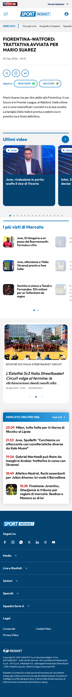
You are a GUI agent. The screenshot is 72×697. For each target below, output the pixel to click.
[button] (36, 14)
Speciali (8, 593)
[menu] (5, 14)
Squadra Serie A (13, 606)
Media (7, 555)
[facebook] (5, 542)
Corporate (9, 628)
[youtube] (53, 542)
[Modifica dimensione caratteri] (25, 73)
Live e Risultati (12, 568)
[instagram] (13, 542)
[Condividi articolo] (6, 73)
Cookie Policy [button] (43, 628)
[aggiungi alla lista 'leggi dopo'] (16, 73)
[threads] (45, 542)
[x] (29, 542)
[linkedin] (37, 542)
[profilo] (66, 14)
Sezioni (7, 581)
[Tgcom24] (10, 4)
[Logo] (36, 14)
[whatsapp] (21, 542)
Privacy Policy (11, 635)
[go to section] (65, 139)
